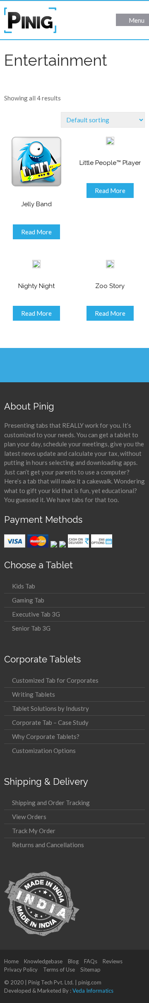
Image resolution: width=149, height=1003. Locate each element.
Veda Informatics (92, 990)
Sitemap (90, 969)
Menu (136, 20)
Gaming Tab (28, 600)
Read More (36, 232)
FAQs (90, 961)
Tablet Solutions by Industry (50, 708)
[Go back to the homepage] (30, 20)
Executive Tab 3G (36, 614)
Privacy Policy (21, 969)
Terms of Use (59, 969)
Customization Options (44, 750)
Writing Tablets (33, 694)
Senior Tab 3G (31, 628)
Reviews (113, 961)
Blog (73, 961)
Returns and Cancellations (48, 844)
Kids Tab (23, 586)
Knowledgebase (43, 961)
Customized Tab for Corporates (55, 680)
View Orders (29, 816)
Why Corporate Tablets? (45, 736)
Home (11, 961)
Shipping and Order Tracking (51, 802)
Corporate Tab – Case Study (50, 722)
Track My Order (33, 830)
